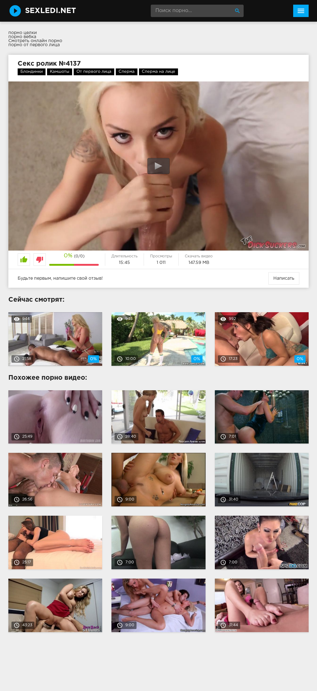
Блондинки (31, 71)
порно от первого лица (34, 45)
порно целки (22, 33)
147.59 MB (199, 263)
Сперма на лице (158, 71)
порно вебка (22, 37)
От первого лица (93, 71)
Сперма (127, 71)
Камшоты (59, 71)
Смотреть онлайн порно (35, 41)
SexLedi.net (50, 10)
